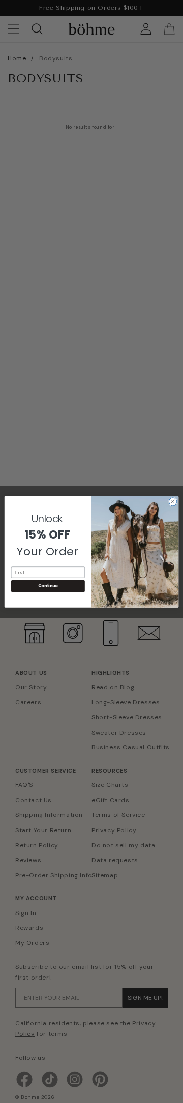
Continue (47, 585)
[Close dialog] (172, 501)
